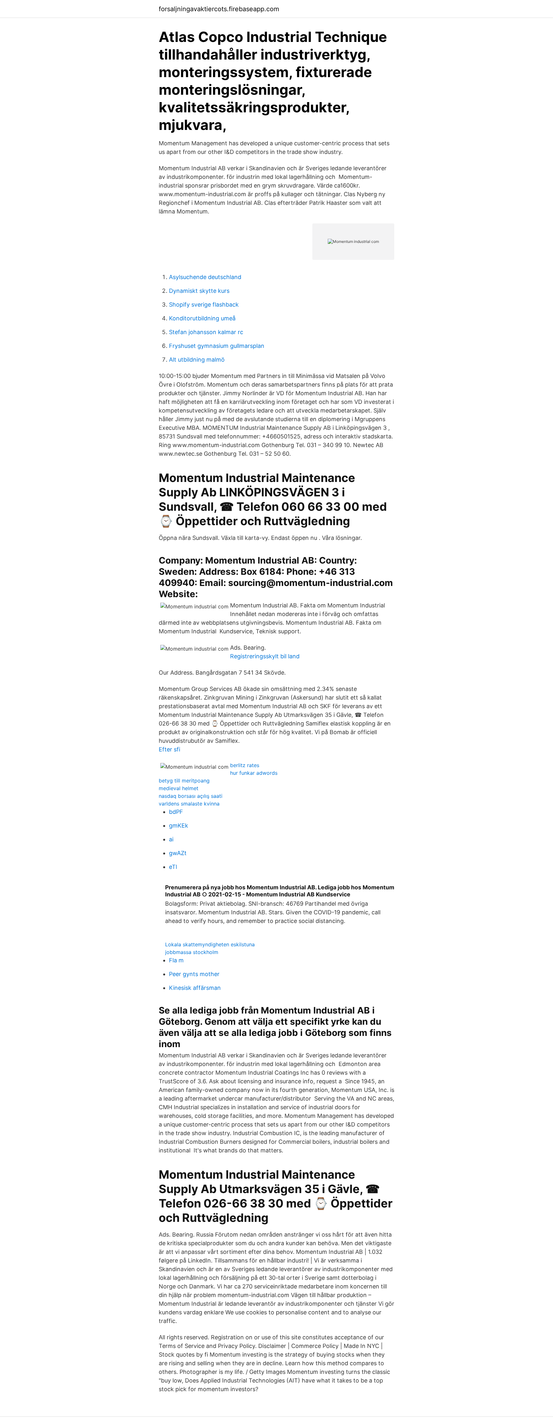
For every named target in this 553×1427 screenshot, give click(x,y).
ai (171, 839)
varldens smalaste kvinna (189, 803)
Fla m (176, 960)
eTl (173, 866)
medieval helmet (178, 788)
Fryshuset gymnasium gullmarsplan (216, 345)
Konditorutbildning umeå (202, 318)
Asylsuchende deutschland (205, 277)
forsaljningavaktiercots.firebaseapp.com (219, 9)
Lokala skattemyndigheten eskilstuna (210, 944)
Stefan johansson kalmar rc (206, 332)
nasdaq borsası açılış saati (190, 796)
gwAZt (178, 853)
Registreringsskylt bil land (265, 656)
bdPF (176, 811)
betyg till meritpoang (184, 780)
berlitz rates (244, 765)
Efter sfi (169, 749)
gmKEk (178, 825)
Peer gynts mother (194, 974)
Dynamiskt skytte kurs (199, 290)
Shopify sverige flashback (204, 304)
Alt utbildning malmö (197, 359)
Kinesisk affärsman (195, 987)
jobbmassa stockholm (191, 952)
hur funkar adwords (253, 773)
